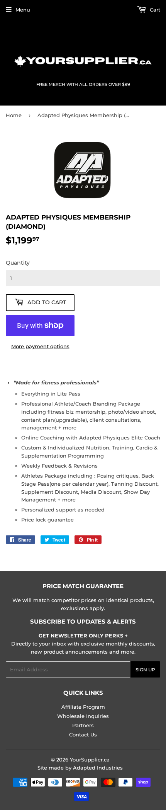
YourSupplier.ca (90, 759)
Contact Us (83, 734)
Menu (22, 10)
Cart (154, 10)
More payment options (40, 346)
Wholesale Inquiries (83, 716)
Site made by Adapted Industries (80, 768)
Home (14, 115)
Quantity (18, 262)
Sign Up (145, 669)
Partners (83, 725)
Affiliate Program (83, 707)
